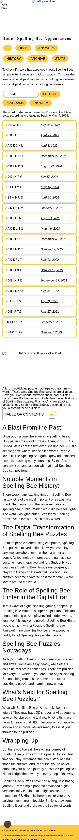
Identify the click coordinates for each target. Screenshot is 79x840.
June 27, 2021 (50, 311)
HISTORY (13, 58)
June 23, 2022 (50, 260)
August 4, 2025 (50, 125)
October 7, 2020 (51, 332)
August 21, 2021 (51, 291)
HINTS (24, 48)
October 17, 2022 (52, 249)
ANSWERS (46, 48)
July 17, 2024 (49, 177)
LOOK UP (50, 94)
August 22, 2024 (51, 166)
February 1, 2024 (52, 208)
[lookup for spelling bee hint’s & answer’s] (7, 48)
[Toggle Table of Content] (50, 415)
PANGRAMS (14, 103)
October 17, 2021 (52, 270)
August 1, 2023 (50, 218)
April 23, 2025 (50, 135)
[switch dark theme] (7, 824)
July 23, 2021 (49, 301)
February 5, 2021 (52, 322)
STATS (60, 58)
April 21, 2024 (50, 197)
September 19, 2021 (54, 280)
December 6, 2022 (53, 239)
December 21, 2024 (53, 156)
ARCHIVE (38, 58)
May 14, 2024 (50, 187)
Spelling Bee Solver (34, 404)
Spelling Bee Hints (30, 567)
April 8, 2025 (49, 145)
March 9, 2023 (50, 228)
